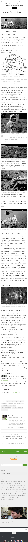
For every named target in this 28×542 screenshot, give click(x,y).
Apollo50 (22, 401)
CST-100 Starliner (15, 483)
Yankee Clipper (5, 409)
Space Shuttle (17, 497)
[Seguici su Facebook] (21, 451)
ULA (7, 499)
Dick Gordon (10, 403)
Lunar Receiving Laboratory (7, 405)
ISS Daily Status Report (14, 487)
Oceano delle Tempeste (6, 407)
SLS (2, 498)
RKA (2, 495)
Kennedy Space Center (16, 489)
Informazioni (19, 5)
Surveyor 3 (20, 407)
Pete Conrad (14, 407)
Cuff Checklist (4, 403)
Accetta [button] (14, 8)
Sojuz (5, 497)
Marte (17, 492)
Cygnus (21, 483)
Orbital (3, 494)
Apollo (13, 401)
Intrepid (18, 403)
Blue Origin (16, 481)
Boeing (20, 481)
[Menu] (26, 530)
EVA (15, 403)
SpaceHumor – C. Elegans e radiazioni (11, 521)
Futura (23, 485)
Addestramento (5, 481)
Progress (23, 494)
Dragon (3, 485)
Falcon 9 (14, 485)
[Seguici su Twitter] (19, 451)
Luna (22, 403)
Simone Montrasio (6, 15)
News (25, 492)
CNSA (23, 481)
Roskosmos (6, 496)
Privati (18, 493)
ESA (7, 485)
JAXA (7, 489)
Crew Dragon (8, 483)
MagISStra (13, 492)
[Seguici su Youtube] (24, 451)
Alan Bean (8, 401)
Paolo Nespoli (13, 494)
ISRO (2, 487)
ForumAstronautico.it (15, 392)
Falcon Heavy (19, 485)
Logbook (24, 489)
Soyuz (10, 497)
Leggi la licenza (4, 380)
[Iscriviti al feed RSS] (26, 451)
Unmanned (11, 499)
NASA (14, 405)
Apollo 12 (17, 401)
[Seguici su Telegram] (17, 451)
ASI (13, 481)
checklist (6, 256)
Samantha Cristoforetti (18, 495)
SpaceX (3, 499)
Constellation (3, 483)
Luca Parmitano (4, 492)
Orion (7, 494)
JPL (10, 489)
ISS (5, 487)
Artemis (10, 481)
